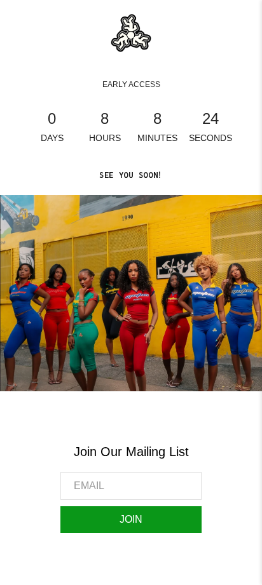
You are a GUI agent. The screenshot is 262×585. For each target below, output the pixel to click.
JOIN (131, 519)
